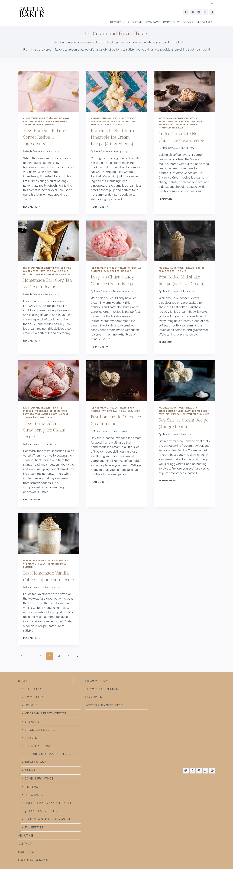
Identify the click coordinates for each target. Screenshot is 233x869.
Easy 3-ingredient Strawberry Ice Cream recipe (44, 430)
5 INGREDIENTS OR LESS (41, 811)
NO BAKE (31, 705)
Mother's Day (48, 271)
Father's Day (166, 124)
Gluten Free (30, 271)
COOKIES (31, 737)
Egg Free (66, 268)
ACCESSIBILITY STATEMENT (104, 705)
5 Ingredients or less (36, 118)
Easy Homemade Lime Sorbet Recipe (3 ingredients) (44, 137)
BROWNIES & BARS (38, 746)
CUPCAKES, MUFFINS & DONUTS (47, 754)
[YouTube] (205, 12)
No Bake (38, 124)
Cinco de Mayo (60, 118)
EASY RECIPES (34, 697)
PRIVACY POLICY (96, 681)
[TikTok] (212, 12)
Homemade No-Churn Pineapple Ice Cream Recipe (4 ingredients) (112, 137)
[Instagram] (192, 12)
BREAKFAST (33, 721)
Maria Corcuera (34, 151)
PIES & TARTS (34, 794)
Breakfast (39, 560)
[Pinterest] (199, 12)
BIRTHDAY (32, 786)
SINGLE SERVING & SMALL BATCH (48, 803)
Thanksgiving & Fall (171, 128)
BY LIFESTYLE (34, 827)
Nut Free (28, 274)
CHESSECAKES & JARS (40, 729)
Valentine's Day (44, 417)
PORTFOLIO (171, 22)
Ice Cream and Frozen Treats (176, 118)
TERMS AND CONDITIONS (102, 689)
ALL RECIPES (33, 689)
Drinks (200, 268)
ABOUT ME (135, 22)
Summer (50, 124)
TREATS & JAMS (35, 762)
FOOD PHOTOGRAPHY (198, 22)
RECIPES (23, 681)
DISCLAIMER (93, 697)
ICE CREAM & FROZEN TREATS (45, 713)
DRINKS (30, 770)
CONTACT (153, 22)
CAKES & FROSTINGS (39, 778)
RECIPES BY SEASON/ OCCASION (47, 819)
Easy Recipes (31, 121)
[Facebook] (186, 12)
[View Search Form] (212, 3)
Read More (31, 206)
